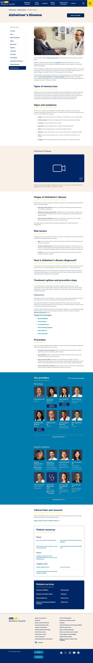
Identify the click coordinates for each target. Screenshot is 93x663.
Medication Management (40, 312)
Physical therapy (42, 321)
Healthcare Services (21, 10)
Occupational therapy (43, 324)
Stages (12, 41)
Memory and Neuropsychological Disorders (45, 602)
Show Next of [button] (58, 437)
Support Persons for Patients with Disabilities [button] (68, 639)
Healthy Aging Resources (42, 567)
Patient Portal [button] (53, 3)
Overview (12, 31)
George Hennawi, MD (52, 58)
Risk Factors (13, 44)
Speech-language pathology (45, 327)
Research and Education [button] (64, 3)
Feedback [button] (62, 622)
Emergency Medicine (42, 590)
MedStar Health (12, 10)
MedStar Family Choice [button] (65, 627)
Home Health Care (41, 598)
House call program (43, 333)
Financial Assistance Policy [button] (42, 625)
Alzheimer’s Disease (32, 10)
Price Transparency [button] (40, 636)
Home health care (42, 330)
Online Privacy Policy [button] (40, 632)
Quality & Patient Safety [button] (66, 636)
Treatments (13, 51)
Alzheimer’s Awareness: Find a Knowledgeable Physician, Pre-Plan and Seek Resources (46, 557)
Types (11, 34)
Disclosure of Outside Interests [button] (67, 620)
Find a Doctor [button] (37, 3)
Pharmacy (64, 594)
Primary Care (64, 598)
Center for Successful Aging (45, 77)
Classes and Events (65, 567)
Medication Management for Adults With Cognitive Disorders (46, 572)
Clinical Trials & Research (16, 61)
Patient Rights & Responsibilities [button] (68, 634)
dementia (57, 62)
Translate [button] (40, 642)
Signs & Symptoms (15, 37)
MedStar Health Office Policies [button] (43, 629)
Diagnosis (12, 47)
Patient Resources (14, 64)
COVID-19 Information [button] (65, 618)
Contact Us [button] (38, 657)
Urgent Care (64, 602)
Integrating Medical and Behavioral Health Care (71, 547)
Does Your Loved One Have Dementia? (46, 540)
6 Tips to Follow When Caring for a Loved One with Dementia (47, 547)
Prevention (13, 54)
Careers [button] (73, 3)
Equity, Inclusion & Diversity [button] (42, 622)
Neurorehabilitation (43, 318)
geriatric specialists (59, 77)
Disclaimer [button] (37, 620)
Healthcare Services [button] (27, 3)
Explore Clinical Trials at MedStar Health (45, 521)
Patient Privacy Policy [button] (40, 634)
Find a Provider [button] (75, 15)
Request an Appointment (52, 406)
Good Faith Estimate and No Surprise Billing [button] (71, 625)
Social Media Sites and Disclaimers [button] (43, 639)
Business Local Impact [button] (40, 618)
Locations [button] (45, 3)
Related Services (14, 68)
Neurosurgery (65, 590)
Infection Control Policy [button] (41, 627)
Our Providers (13, 57)
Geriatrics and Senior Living (44, 594)
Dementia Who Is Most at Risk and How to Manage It (71, 541)
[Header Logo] (7, 2)
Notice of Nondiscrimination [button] (67, 629)
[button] (83, 3)
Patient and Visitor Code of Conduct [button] (69, 632)
